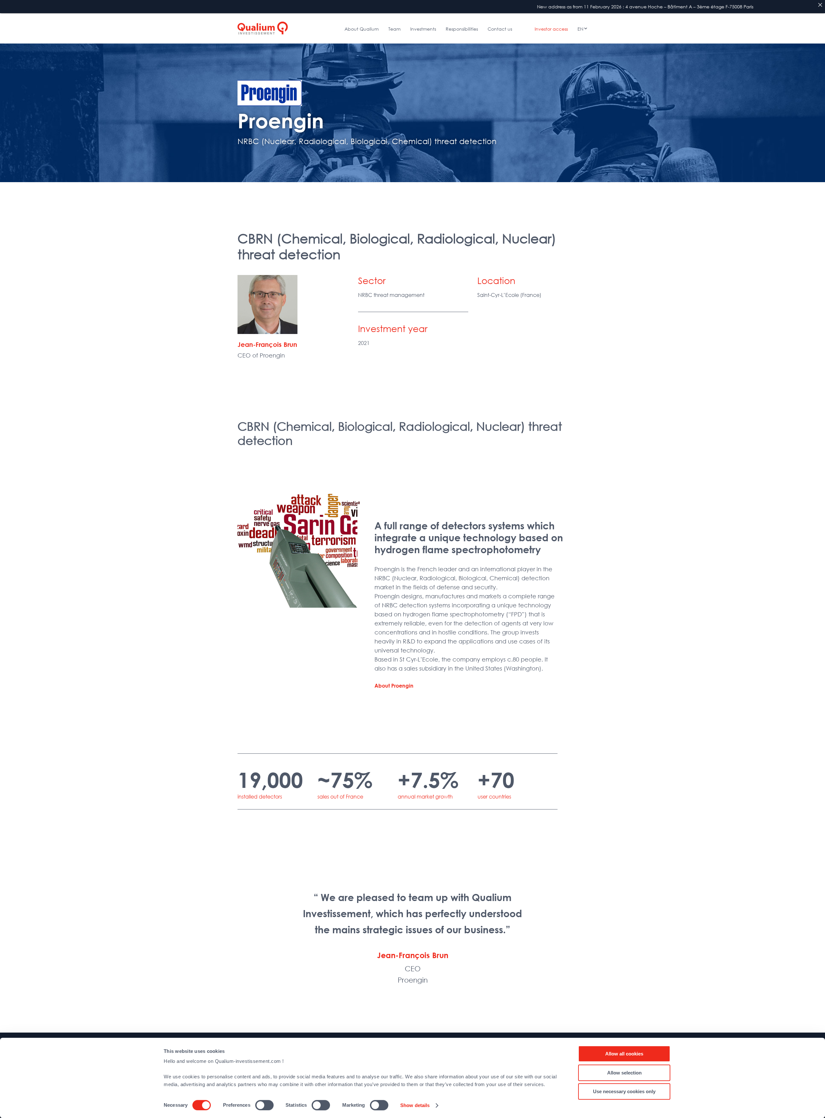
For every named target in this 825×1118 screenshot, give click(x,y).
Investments (423, 29)
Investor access (551, 29)
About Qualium (362, 29)
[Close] (820, 5)
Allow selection (624, 1072)
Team (394, 29)
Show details (415, 1105)
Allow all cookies (624, 1053)
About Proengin (393, 685)
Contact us (500, 29)
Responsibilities (462, 29)
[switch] (264, 1105)
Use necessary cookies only (624, 1091)
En (580, 29)
